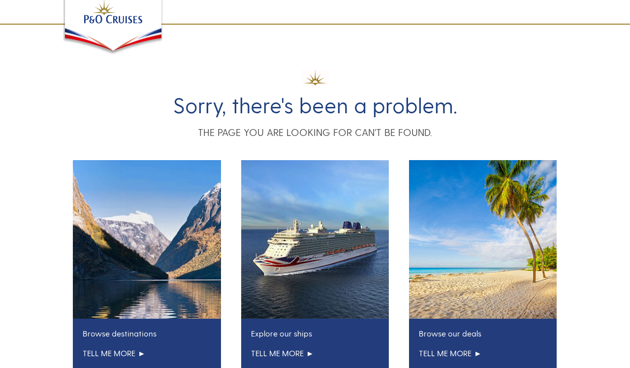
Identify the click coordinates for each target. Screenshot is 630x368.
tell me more (109, 353)
